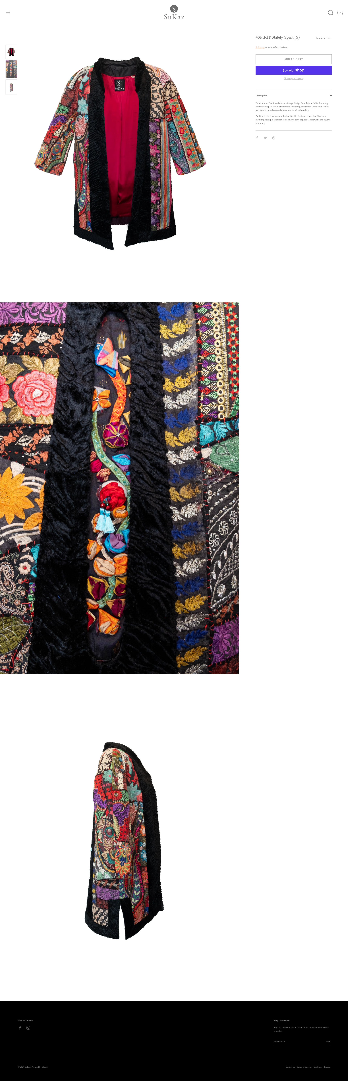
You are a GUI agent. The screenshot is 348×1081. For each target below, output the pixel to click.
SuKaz (27, 1067)
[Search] (331, 13)
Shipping (260, 47)
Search (327, 1067)
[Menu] (8, 12)
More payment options (293, 78)
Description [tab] (261, 95)
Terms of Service (304, 1067)
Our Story (318, 1067)
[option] (11, 52)
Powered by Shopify (40, 1067)
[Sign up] (328, 1042)
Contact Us (290, 1067)
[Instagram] (28, 1027)
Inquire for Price (324, 37)
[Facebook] (20, 1027)
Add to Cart (293, 59)
